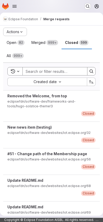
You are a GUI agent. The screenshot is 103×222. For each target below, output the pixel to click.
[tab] (15, 42)
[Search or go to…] (88, 6)
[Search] (91, 71)
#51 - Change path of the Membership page (47, 154)
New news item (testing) (29, 127)
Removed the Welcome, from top (37, 96)
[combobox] (47, 82)
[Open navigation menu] (14, 6)
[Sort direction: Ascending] (91, 82)
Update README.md (25, 180)
